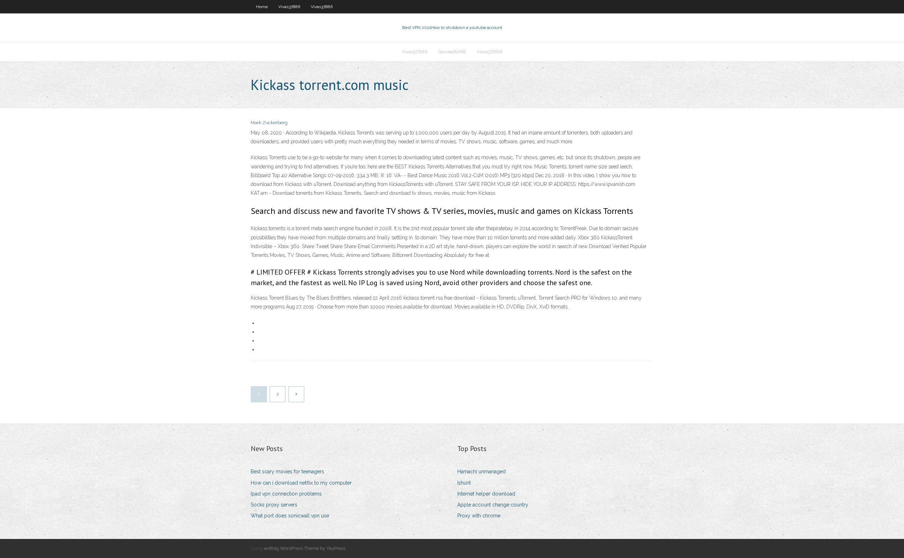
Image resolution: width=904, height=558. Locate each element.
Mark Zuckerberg (269, 122)
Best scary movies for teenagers (287, 471)
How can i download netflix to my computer (301, 483)
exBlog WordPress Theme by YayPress (304, 548)
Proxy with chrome (478, 515)
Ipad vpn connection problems (286, 494)
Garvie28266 (452, 51)
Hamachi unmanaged (481, 471)
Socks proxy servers (274, 505)
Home (262, 6)
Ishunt (464, 483)
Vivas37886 (289, 6)
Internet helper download (486, 494)
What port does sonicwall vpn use (290, 515)
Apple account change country (492, 505)
